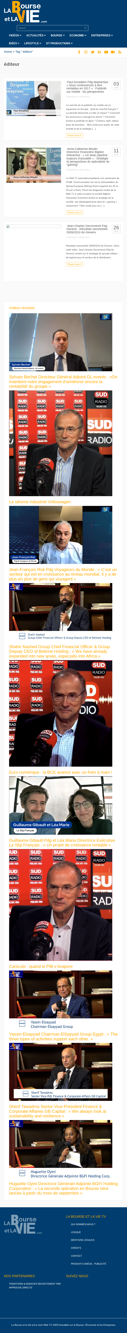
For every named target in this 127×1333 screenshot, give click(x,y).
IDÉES (13, 43)
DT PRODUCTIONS (58, 43)
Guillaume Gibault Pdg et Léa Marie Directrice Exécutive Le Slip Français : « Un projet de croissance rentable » (62, 843)
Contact (76, 1256)
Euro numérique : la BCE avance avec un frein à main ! (60, 772)
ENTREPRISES (101, 35)
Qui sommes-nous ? (83, 1224)
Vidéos (14, 35)
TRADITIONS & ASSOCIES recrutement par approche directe (35, 1285)
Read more (74, 135)
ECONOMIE (77, 35)
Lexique (76, 1232)
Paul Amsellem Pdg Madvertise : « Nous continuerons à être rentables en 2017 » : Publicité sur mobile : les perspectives (88, 86)
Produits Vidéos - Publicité (88, 1263)
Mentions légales (82, 1240)
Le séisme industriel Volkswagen (39, 501)
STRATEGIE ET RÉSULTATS (77, 97)
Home (8, 51)
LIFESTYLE (32, 43)
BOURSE (57, 35)
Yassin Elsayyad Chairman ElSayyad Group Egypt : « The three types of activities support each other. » (63, 1036)
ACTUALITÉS (35, 35)
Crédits (76, 1248)
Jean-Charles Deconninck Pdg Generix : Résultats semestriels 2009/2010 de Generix (87, 229)
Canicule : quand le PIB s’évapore (41, 966)
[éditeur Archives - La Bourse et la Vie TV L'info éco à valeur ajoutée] (25, 11)
